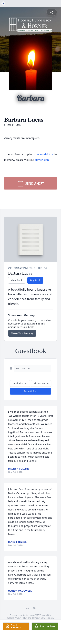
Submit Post (30, 391)
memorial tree (45, 154)
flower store (42, 159)
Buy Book (35, 280)
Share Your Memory (22, 333)
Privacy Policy (21, 617)
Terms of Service (40, 617)
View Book (16, 280)
